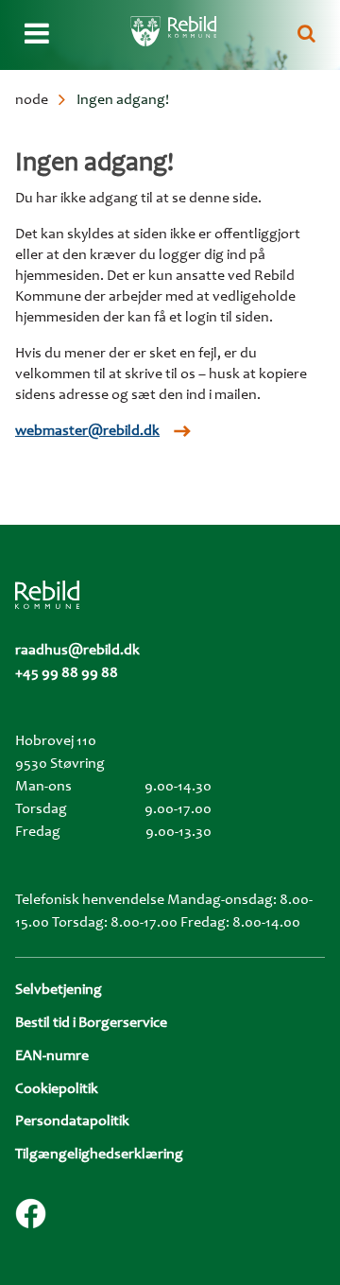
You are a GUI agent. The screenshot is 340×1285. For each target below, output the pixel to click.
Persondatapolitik (72, 1121)
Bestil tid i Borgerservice (91, 1023)
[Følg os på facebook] (30, 1213)
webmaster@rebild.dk (87, 431)
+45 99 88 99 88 (66, 673)
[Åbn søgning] (306, 35)
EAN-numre (52, 1056)
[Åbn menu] (37, 35)
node (31, 100)
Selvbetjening (58, 990)
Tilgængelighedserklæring (99, 1154)
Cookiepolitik (56, 1089)
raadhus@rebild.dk (77, 650)
